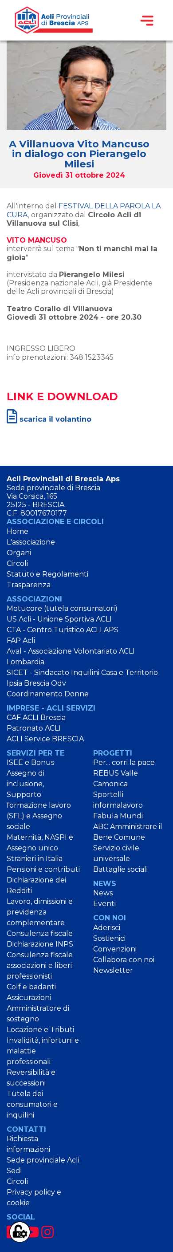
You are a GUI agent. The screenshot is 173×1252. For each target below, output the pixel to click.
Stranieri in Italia (35, 858)
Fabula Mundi (118, 816)
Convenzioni (115, 949)
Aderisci (106, 927)
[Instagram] (47, 1232)
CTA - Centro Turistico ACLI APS (62, 630)
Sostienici (109, 938)
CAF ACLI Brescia (36, 717)
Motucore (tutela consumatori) (62, 608)
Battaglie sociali (120, 869)
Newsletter (113, 970)
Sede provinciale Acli (43, 1160)
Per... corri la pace (124, 762)
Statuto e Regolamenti (47, 574)
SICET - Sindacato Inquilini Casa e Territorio (82, 672)
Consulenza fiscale (40, 933)
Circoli (17, 563)
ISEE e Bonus (30, 762)
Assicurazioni (29, 997)
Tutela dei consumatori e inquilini (32, 1104)
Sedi (14, 1171)
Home (17, 531)
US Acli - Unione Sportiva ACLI (59, 619)
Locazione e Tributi (40, 1029)
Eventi (104, 903)
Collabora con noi (123, 959)
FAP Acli (21, 640)
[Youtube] (31, 1232)
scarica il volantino (54, 419)
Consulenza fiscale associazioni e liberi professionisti (40, 965)
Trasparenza (29, 585)
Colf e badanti (31, 987)
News (103, 893)
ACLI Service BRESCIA (45, 739)
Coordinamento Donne (48, 694)
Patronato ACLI (34, 728)
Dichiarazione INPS (40, 944)
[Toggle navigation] (146, 20)
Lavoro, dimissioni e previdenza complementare (40, 912)
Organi (19, 553)
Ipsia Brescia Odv (36, 683)
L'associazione (31, 542)
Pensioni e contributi (43, 869)
